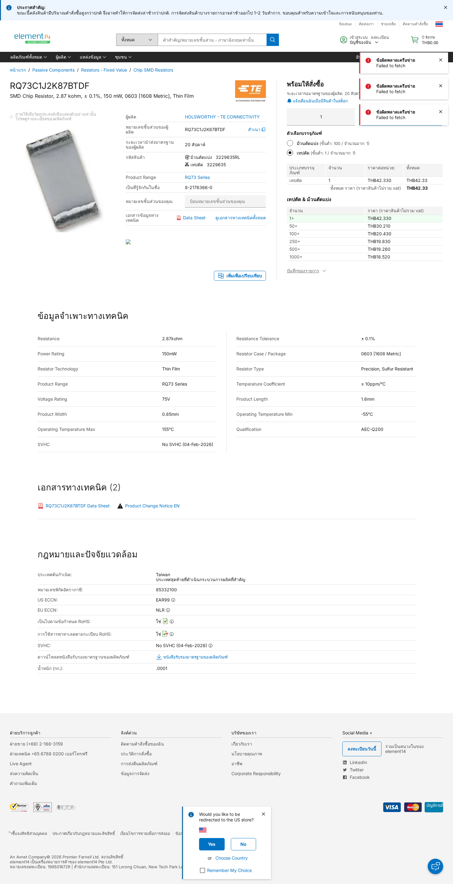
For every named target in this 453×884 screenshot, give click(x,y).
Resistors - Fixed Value (104, 69)
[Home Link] (32, 39)
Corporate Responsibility (256, 773)
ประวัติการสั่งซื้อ (136, 753)
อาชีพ (236, 763)
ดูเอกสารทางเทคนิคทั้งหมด (240, 217)
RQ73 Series (197, 177)
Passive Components (53, 69)
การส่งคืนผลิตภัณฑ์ (139, 763)
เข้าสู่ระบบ (359, 37)
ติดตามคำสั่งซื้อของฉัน (142, 743)
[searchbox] (212, 40)
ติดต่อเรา (366, 24)
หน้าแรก (18, 69)
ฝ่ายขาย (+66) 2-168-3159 (36, 743)
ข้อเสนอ (345, 24)
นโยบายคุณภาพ (246, 753)
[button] (28, 57)
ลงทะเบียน (380, 37)
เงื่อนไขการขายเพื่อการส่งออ (145, 833)
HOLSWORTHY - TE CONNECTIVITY (222, 116)
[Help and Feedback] (435, 866)
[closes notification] (445, 7)
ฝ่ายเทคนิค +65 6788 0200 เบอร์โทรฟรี (49, 753)
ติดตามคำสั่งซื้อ (415, 24)
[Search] (273, 40)
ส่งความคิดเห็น (24, 773)
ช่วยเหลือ (388, 24)
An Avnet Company (28, 856)
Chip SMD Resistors (153, 69)
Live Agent (21, 763)
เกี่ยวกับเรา (241, 743)
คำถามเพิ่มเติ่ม (23, 783)
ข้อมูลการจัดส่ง (135, 773)
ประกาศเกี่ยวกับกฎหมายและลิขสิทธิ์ (83, 833)
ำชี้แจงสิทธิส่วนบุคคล (28, 833)
